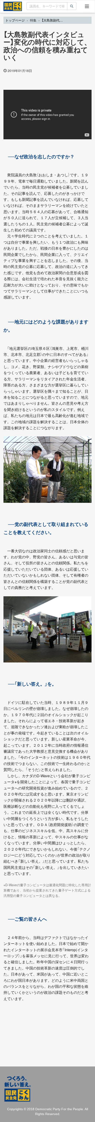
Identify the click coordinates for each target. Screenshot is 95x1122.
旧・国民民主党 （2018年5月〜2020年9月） (12, 6)
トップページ (15, 20)
